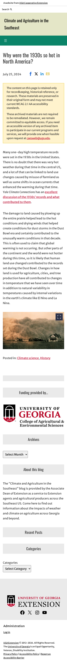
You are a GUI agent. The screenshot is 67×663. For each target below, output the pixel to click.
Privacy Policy (10, 654)
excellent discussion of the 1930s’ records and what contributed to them (31, 197)
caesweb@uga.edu (38, 138)
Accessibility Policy (29, 654)
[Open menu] (5, 40)
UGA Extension (11, 642)
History (45, 358)
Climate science (28, 358)
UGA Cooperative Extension (33, 3)
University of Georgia (19, 646)
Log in (6, 632)
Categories (10, 562)
